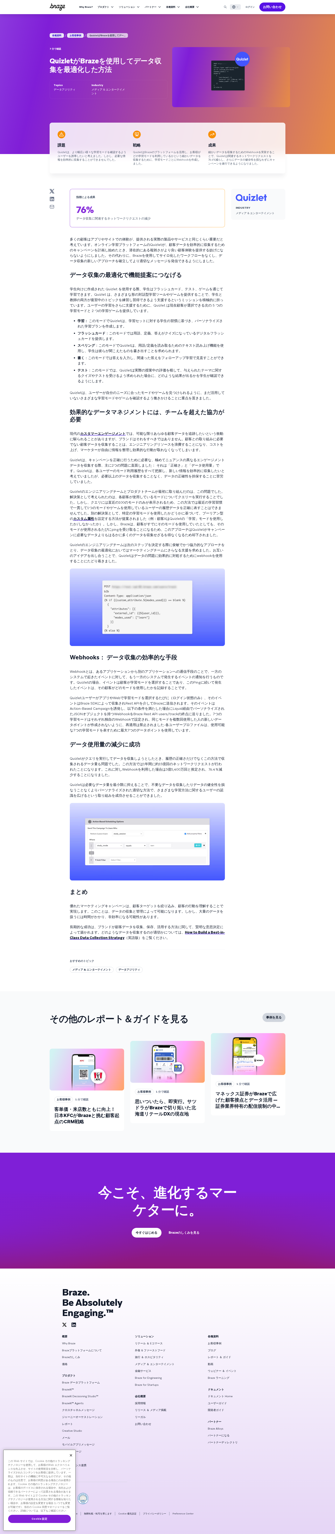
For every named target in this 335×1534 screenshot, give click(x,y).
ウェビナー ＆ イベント (222, 1371)
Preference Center (183, 1513)
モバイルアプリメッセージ (78, 1444)
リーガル (140, 1417)
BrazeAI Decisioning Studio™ (80, 1396)
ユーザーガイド (217, 1403)
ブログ (212, 1350)
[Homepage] (57, 7)
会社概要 (189, 7)
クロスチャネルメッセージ (78, 1410)
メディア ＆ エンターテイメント (154, 1364)
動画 (210, 1364)
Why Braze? (86, 7)
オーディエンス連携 (74, 1465)
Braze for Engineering (148, 1378)
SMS (65, 1458)
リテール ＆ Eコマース (149, 1343)
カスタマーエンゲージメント (103, 433)
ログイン (250, 7)
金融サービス (143, 1371)
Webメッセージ (71, 1451)
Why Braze (68, 1343)
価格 (64, 1364)
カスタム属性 (83, 518)
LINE (65, 1472)
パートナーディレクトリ (223, 1442)
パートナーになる (219, 1435)
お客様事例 (75, 35)
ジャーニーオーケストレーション (82, 1417)
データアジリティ (129, 969)
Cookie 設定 (39, 1518)
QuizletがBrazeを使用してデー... (107, 35)
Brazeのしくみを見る (184, 1233)
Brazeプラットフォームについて (82, 1350)
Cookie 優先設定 (127, 1513)
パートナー (150, 7)
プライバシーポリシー (154, 1513)
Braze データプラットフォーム (81, 1382)
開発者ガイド (216, 1410)
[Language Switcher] (235, 7)
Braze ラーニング (218, 1378)
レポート (67, 1424)
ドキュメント (216, 1389)
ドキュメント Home (220, 1396)
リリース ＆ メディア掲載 (150, 1410)
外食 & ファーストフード (150, 1350)
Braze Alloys (215, 1428)
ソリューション (127, 7)
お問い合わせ (272, 7)
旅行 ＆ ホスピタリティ (149, 1357)
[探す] (225, 6)
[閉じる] (71, 1455)
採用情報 (140, 1403)
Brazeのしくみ (71, 1357)
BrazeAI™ (68, 1389)
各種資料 (170, 7)
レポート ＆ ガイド (219, 1357)
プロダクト (103, 7)
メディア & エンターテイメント (91, 969)
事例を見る (274, 1017)
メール (66, 1437)
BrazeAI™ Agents (73, 1403)
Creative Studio (72, 1430)
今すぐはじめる (146, 1233)
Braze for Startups (147, 1385)
